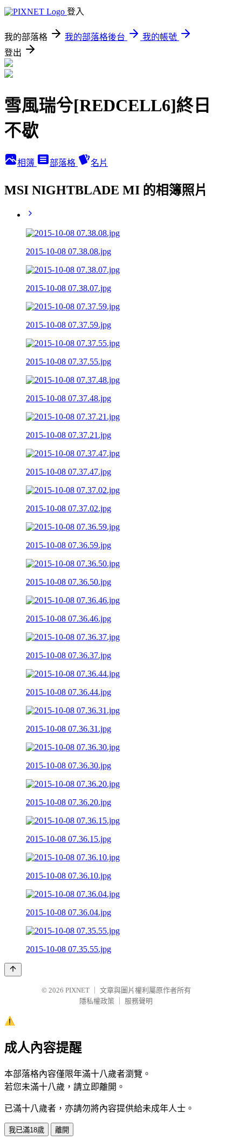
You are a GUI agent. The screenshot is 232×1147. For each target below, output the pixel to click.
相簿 (27, 162)
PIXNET (77, 990)
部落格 (64, 162)
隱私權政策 (96, 1001)
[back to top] (13, 969)
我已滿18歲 (26, 1130)
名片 (99, 162)
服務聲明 (139, 1001)
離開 (62, 1130)
